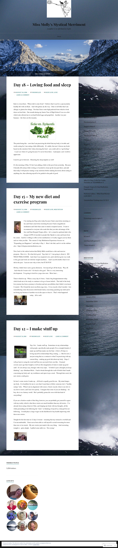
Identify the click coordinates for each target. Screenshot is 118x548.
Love (56, 92)
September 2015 (92, 301)
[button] (14, 492)
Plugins (86, 144)
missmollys (36, 92)
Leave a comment (23, 95)
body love (49, 92)
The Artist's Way (90, 135)
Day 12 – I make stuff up (36, 328)
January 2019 (91, 284)
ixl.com (86, 236)
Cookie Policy (36, 544)
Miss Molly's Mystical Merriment (59, 24)
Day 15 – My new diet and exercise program (37, 199)
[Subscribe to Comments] (84, 99)
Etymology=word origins (92, 149)
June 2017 (89, 288)
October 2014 (91, 315)
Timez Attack (88, 245)
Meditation (58, 209)
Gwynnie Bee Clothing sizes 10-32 (95, 200)
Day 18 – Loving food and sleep (42, 84)
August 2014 (90, 324)
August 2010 (90, 333)
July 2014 (89, 328)
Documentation (89, 122)
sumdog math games (91, 241)
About (59, 36)
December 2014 (91, 310)
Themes (87, 140)
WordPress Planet (90, 153)
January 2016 (91, 297)
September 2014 (92, 319)
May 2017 (89, 293)
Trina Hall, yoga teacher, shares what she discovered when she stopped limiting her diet (96, 173)
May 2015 (89, 306)
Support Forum (89, 131)
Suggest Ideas (89, 126)
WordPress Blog (89, 118)
